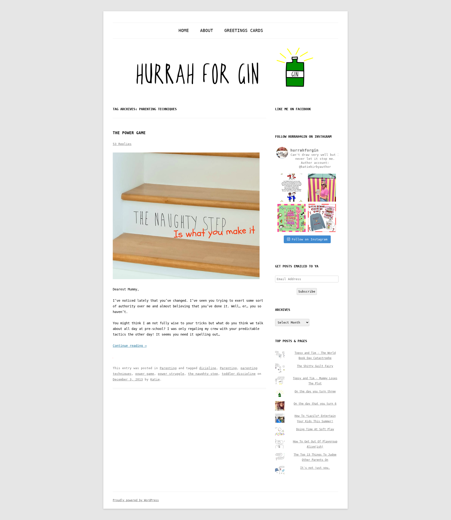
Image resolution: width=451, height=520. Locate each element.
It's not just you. (315, 467)
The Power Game (129, 133)
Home (184, 30)
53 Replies (122, 144)
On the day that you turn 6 (315, 403)
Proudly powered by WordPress (136, 500)
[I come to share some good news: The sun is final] (322, 188)
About (206, 30)
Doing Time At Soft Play (315, 429)
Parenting (168, 368)
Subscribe (306, 291)
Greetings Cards (243, 30)
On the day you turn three (315, 391)
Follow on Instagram (309, 239)
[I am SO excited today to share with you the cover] (291, 218)
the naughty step (203, 373)
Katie (155, 379)
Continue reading (130, 346)
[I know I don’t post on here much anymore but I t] (291, 188)
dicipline (207, 368)
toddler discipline (239, 373)
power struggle (171, 373)
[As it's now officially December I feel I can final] (322, 218)
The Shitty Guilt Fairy (315, 366)
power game (144, 373)
